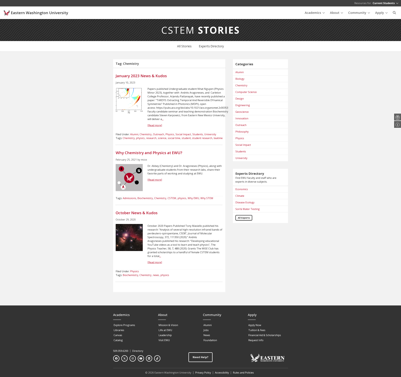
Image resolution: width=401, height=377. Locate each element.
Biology (239, 79)
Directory (137, 351)
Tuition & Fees (256, 330)
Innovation (241, 118)
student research (202, 138)
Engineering (242, 105)
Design (239, 98)
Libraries (119, 330)
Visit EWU (164, 340)
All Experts (244, 217)
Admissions (129, 198)
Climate (239, 196)
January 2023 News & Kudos (141, 75)
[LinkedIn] (149, 358)
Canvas (118, 335)
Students (197, 134)
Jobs (206, 330)
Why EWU (193, 198)
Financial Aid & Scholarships (264, 335)
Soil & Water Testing (247, 209)
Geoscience (242, 112)
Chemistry (146, 134)
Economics (241, 189)
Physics (169, 134)
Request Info (255, 340)
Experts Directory (211, 46)
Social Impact (183, 134)
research (151, 138)
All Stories (184, 46)
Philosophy (242, 131)
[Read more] (154, 125)
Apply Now (254, 325)
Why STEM (206, 198)
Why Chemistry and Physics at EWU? (149, 152)
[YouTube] (141, 358)
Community (357, 13)
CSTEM (200, 30)
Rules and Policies (243, 372)
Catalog (118, 340)
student (186, 138)
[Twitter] (124, 358)
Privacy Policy (203, 372)
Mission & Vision (168, 325)
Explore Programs (124, 325)
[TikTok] (157, 358)
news (156, 275)
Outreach (158, 134)
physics (140, 138)
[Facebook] (116, 358)
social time (174, 138)
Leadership (165, 335)
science (162, 138)
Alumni (134, 134)
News (206, 335)
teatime (218, 138)
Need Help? (200, 357)
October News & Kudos (137, 212)
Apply (379, 13)
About (334, 13)
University (210, 134)
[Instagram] (133, 358)
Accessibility (222, 372)
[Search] (394, 12)
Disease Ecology (244, 202)
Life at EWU (165, 330)
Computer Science (246, 92)
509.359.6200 (120, 351)
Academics (313, 13)
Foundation (210, 340)
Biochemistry (145, 198)
